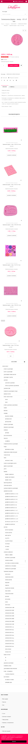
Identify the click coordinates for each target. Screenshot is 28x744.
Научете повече (9, 738)
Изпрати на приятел (14, 77)
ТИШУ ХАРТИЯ (7, 591)
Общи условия (5, 719)
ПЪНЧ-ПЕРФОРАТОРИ (8, 435)
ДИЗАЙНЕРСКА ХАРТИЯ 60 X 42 (11, 507)
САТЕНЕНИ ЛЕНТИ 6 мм (9, 627)
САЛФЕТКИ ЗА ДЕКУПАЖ (10, 382)
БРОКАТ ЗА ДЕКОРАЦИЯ (8, 369)
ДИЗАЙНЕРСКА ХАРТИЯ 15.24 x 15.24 (12, 513)
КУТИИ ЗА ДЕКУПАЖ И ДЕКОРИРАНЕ (12, 385)
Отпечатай (5, 77)
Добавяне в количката (13, 65)
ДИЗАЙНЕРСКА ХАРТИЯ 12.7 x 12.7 (11, 510)
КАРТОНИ (5, 527)
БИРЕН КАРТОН (8, 535)
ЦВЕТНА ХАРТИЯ (8, 421)
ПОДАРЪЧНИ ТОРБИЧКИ (9, 588)
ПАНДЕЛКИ (7, 582)
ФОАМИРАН (7, 441)
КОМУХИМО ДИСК (8, 682)
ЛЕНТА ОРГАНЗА (8, 649)
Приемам (14, 741)
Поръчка (4, 702)
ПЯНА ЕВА (5, 438)
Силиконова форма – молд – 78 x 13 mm (11, 345)
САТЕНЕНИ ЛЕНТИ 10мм (9, 629)
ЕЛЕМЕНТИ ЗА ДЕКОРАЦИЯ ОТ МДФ (10, 391)
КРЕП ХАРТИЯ (7, 599)
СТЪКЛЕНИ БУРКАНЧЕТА (9, 674)
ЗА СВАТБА (7, 546)
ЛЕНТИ (6, 399)
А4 (5, 657)
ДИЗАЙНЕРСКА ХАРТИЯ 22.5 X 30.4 (11, 493)
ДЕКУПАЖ (6, 380)
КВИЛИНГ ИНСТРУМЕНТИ (9, 477)
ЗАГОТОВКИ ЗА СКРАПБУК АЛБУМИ (11, 563)
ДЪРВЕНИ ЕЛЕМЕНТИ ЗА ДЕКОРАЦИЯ (11, 488)
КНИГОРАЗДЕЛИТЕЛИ (8, 482)
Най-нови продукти (6, 731)
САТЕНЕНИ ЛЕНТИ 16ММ (9, 613)
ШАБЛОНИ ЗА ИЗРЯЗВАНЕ (8, 663)
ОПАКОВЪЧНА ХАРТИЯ (9, 577)
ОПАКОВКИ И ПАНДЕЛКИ (8, 571)
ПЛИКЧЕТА (7, 585)
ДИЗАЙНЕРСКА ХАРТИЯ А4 (10, 524)
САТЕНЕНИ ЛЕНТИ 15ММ (9, 610)
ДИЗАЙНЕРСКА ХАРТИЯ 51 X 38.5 (11, 502)
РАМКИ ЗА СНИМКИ (8, 554)
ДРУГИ (5, 468)
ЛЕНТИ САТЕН (7, 604)
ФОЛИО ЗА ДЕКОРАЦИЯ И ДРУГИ (10, 463)
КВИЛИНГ (5, 471)
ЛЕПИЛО (5, 407)
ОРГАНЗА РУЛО (8, 652)
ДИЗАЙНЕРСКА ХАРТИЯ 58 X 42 (11, 505)
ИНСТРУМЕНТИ (6, 676)
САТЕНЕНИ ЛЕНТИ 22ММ (9, 615)
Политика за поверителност (8, 722)
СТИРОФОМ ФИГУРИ (8, 485)
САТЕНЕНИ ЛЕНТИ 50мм (9, 643)
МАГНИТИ (5, 410)
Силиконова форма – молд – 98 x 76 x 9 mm (11, 184)
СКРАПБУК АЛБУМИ (9, 560)
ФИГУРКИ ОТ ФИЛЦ (9, 460)
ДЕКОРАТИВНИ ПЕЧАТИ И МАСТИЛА (10, 668)
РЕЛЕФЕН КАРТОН (8, 532)
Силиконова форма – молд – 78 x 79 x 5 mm (11, 265)
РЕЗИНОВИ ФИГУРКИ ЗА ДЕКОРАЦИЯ (11, 443)
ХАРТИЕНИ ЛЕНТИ (8, 419)
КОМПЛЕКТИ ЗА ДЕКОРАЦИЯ (10, 568)
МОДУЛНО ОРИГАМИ (9, 416)
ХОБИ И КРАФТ (13, 23)
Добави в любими (21, 65)
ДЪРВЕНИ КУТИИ (7, 388)
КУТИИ (6, 602)
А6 (5, 660)
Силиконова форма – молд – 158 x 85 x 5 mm (12, 305)
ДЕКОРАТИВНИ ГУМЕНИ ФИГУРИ (10, 374)
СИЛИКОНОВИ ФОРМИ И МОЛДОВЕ (10, 452)
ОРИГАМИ (5, 413)
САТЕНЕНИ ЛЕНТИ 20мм (9, 635)
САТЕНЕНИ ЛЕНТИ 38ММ (9, 621)
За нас (4, 713)
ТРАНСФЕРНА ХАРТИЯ (9, 593)
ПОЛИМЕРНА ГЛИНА (7, 665)
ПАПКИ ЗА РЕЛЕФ (7, 654)
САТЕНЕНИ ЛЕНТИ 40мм (9, 640)
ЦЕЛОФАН (7, 596)
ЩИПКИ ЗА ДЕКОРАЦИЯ (8, 466)
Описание (4, 86)
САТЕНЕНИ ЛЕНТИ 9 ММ (9, 624)
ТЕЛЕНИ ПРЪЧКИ (7, 455)
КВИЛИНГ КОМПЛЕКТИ (9, 474)
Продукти (7, 23)
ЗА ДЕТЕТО (7, 538)
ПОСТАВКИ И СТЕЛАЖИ (9, 679)
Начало (2, 23)
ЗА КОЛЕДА (7, 543)
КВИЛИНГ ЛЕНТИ (8, 480)
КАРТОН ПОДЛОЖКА (9, 529)
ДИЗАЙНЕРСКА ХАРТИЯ (8, 491)
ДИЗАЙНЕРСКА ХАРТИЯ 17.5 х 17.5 (11, 516)
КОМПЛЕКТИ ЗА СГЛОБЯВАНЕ (10, 566)
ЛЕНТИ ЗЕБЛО (7, 574)
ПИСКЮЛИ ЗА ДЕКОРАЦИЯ (9, 427)
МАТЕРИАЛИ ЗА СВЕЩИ (9, 449)
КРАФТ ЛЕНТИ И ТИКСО (8, 396)
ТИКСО (6, 402)
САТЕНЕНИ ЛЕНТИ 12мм (9, 632)
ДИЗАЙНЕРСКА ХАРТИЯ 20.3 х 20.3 (11, 518)
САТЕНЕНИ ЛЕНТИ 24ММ (9, 618)
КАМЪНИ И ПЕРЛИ (7, 394)
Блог (3, 705)
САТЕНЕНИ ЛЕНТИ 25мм (9, 638)
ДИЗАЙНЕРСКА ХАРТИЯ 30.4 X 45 (11, 496)
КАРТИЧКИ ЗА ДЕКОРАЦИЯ (10, 557)
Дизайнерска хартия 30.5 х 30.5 (11, 521)
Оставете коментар (15, 57)
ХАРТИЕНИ (7, 432)
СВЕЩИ (5, 446)
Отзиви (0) (12, 86)
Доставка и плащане (7, 716)
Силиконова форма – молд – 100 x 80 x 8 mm (12, 224)
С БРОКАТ (7, 549)
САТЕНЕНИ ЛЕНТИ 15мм (9, 646)
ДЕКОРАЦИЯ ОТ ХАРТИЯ (8, 377)
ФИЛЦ (5, 457)
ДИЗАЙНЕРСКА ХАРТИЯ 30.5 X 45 (11, 499)
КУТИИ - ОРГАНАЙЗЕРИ (8, 671)
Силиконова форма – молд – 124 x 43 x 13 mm (12, 144)
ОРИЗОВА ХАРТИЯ (8, 579)
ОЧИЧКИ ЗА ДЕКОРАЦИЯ (8, 424)
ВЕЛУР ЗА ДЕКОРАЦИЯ (8, 371)
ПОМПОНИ (6, 430)
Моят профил (5, 699)
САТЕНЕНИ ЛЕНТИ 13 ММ (9, 607)
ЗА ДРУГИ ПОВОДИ (8, 541)
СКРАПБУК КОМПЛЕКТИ (8, 552)
